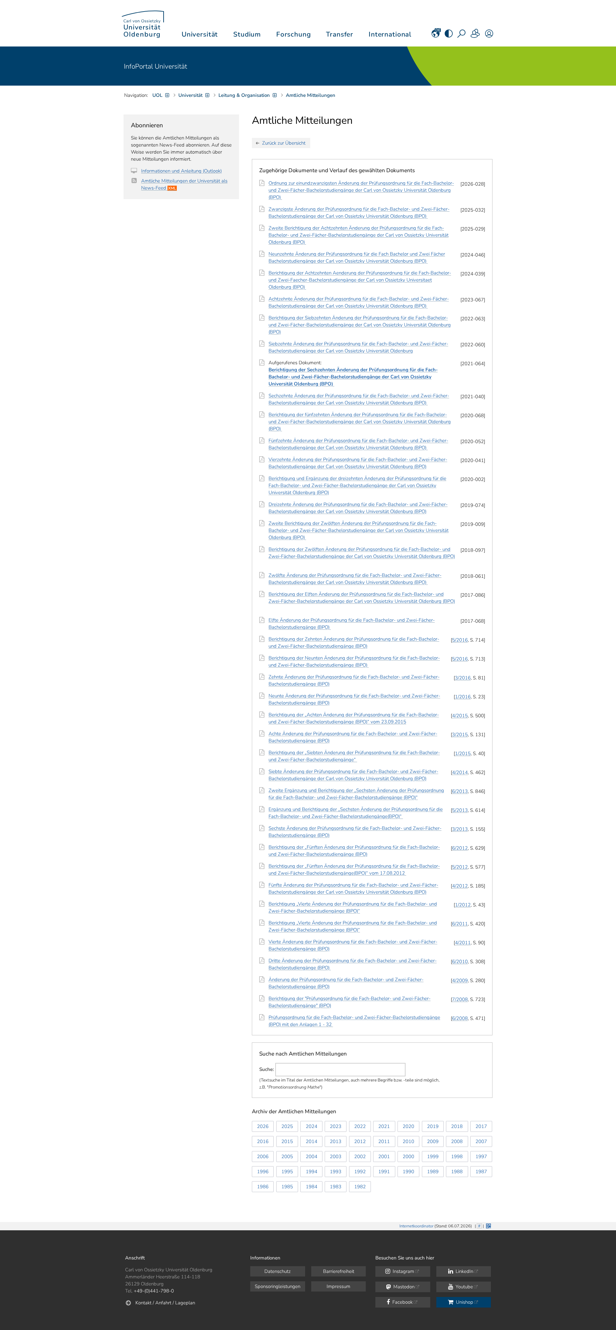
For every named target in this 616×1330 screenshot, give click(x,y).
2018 (457, 1126)
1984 (311, 1186)
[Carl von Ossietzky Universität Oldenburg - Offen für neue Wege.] (143, 23)
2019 (433, 1126)
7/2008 (460, 999)
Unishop (464, 1302)
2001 (384, 1156)
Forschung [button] (293, 34)
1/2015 (463, 753)
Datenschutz (277, 1271)
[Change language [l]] (435, 35)
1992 (360, 1171)
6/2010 (460, 961)
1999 (433, 1156)
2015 (287, 1141)
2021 (384, 1126)
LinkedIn (463, 1271)
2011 (384, 1141)
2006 (263, 1156)
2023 (335, 1126)
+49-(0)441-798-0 (154, 1291)
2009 (433, 1141)
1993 (335, 1171)
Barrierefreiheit (338, 1271)
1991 (384, 1171)
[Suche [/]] (462, 35)
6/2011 (460, 924)
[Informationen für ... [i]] (475, 35)
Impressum (338, 1286)
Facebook (402, 1302)
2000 (408, 1156)
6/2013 (460, 791)
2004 (311, 1156)
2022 (360, 1126)
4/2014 (460, 772)
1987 (481, 1171)
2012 (360, 1141)
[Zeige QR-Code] (488, 1225)
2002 (360, 1156)
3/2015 (460, 734)
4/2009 (460, 980)
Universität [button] (200, 34)
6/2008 (460, 1018)
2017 (481, 1126)
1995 (287, 1171)
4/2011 (463, 942)
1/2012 (463, 905)
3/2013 (460, 829)
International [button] (390, 34)
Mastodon (403, 1287)
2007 (481, 1141)
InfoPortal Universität (155, 66)
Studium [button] (247, 34)
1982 (360, 1186)
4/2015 (460, 715)
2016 (263, 1141)
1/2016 (463, 697)
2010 (408, 1141)
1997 (481, 1156)
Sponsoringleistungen (277, 1286)
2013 (335, 1141)
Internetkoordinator (416, 1226)
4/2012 (460, 886)
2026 (263, 1126)
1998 (457, 1156)
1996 (263, 1171)
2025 (287, 1126)
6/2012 (460, 848)
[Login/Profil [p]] (489, 35)
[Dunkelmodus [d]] (448, 35)
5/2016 (460, 640)
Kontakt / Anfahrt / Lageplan (165, 1303)
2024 (311, 1126)
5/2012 (460, 867)
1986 (263, 1186)
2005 (287, 1156)
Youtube (463, 1287)
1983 (335, 1186)
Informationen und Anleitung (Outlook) (181, 171)
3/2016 (463, 678)
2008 (457, 1141)
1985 (287, 1186)
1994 (311, 1171)
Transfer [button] (339, 34)
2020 (408, 1126)
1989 (433, 1171)
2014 (311, 1141)
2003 (335, 1156)
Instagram (402, 1271)
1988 (457, 1171)
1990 (408, 1171)
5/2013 (460, 810)
